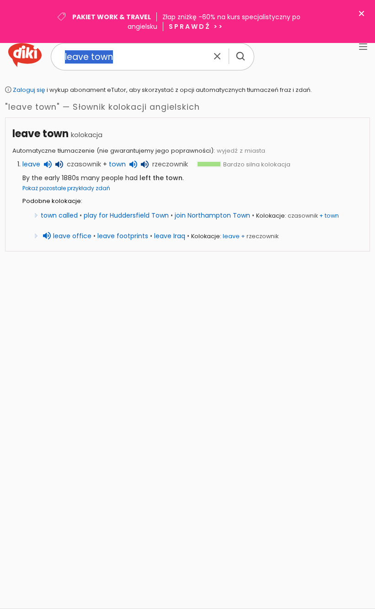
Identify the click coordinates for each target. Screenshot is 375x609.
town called (59, 215)
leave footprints (122, 235)
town (117, 164)
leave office (72, 235)
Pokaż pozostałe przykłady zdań (66, 188)
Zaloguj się (29, 89)
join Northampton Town (212, 215)
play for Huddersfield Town (126, 215)
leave (31, 164)
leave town (40, 134)
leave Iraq (169, 235)
